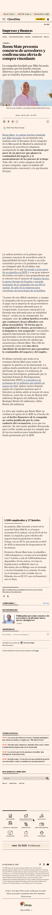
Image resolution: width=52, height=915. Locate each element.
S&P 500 (21, 14)
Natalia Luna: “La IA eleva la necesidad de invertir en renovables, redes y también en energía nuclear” (25, 760)
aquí (37, 651)
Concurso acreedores (20, 634)
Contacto (8, 891)
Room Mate (6, 634)
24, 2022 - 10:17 (28, 115)
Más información (7, 645)
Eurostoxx (13, 783)
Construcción (37, 37)
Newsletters (41, 893)
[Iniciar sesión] (48, 19)
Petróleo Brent (39, 14)
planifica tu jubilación (10, 827)
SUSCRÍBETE (40, 19)
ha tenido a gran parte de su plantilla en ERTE (25, 271)
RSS (35, 893)
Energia (27, 37)
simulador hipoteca (26, 819)
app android (41, 836)
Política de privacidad (13, 893)
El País (47, 24)
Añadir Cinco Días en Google (15, 128)
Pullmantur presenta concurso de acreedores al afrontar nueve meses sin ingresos (32, 618)
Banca (5, 37)
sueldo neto (42, 819)
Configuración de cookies (38, 891)
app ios (26, 836)
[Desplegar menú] (4, 19)
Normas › (46, 603)
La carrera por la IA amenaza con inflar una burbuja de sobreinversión (23, 753)
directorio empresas (41, 827)
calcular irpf (10, 819)
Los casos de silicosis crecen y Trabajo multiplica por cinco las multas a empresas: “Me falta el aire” (25, 739)
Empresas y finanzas (17, 30)
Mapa (31, 893)
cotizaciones (10, 836)
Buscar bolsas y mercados (14, 772)
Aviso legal (15, 891)
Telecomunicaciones (16, 37)
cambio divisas (25, 827)
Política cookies (24, 891)
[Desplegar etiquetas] (48, 634)
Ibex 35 (6, 14)
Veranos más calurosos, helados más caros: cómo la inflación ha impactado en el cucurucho (25, 746)
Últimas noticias (10, 733)
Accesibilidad (25, 893)
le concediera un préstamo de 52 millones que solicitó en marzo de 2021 (23, 383)
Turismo (5, 43)
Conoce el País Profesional (26, 845)
